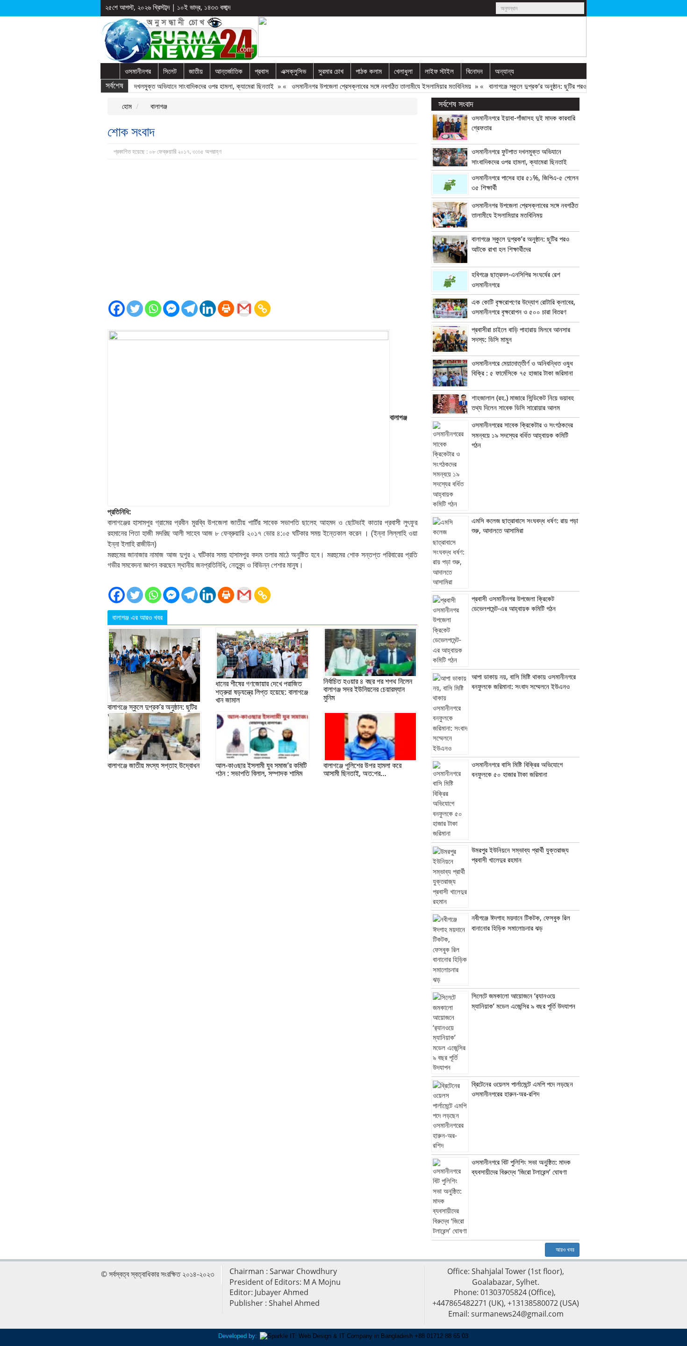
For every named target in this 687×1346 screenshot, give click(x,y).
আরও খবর (564, 1249)
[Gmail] (244, 308)
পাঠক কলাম (369, 71)
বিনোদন (474, 71)
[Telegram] (189, 308)
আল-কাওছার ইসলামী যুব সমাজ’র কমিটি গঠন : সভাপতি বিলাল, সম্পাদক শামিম (261, 769)
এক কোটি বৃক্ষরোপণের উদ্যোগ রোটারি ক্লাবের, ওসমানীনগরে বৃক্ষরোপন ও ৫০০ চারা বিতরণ (523, 306)
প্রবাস (262, 71)
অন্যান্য (504, 71)
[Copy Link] (262, 308)
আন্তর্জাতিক (229, 71)
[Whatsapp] (153, 308)
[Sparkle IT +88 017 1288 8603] (364, 1335)
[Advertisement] (262, 229)
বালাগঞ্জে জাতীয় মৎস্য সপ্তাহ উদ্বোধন (153, 765)
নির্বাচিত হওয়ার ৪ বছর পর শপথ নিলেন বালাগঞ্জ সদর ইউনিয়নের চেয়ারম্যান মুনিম (367, 689)
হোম (126, 106)
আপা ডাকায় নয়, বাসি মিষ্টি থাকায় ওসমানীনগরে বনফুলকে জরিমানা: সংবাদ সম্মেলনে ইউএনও (524, 681)
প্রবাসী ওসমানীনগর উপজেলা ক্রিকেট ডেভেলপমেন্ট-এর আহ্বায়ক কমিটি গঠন (514, 603)
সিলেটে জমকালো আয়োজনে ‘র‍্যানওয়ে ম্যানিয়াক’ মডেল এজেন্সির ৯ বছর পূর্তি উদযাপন (523, 1000)
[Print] (226, 308)
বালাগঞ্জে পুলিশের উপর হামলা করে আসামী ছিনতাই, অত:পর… (362, 769)
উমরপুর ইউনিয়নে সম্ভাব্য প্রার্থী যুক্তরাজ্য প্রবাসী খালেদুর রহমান (520, 854)
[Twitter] (135, 308)
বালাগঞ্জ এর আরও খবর (137, 617)
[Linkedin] (208, 308)
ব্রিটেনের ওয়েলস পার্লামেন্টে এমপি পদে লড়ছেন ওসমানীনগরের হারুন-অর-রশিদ (522, 1088)
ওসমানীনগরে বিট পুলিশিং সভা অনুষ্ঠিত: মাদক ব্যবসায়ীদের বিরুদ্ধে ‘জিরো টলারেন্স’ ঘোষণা (521, 1166)
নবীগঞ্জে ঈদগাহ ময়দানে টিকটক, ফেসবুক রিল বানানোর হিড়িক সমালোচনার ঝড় (521, 922)
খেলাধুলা (403, 71)
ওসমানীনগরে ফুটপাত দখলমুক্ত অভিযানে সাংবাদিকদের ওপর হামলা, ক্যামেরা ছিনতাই (161, 86)
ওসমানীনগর (138, 71)
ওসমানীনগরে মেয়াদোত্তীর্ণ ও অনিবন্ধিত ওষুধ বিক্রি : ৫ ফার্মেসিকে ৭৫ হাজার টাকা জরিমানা (522, 367)
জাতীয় (196, 71)
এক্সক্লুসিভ (293, 71)
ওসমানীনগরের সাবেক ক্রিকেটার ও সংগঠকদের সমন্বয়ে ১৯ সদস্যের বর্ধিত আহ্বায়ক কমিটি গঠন (522, 434)
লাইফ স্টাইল (439, 71)
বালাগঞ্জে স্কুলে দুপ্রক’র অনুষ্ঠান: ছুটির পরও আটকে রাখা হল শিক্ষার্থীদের (549, 86)
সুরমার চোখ (331, 71)
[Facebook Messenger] (171, 308)
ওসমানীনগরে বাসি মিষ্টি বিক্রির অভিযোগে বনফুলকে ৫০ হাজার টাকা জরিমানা (517, 769)
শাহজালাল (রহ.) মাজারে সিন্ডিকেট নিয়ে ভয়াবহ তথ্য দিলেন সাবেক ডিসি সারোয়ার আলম (523, 402)
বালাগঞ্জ (158, 106)
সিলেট (170, 71)
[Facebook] (116, 308)
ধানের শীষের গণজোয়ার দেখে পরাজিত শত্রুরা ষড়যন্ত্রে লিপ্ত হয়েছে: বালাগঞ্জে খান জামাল (261, 691)
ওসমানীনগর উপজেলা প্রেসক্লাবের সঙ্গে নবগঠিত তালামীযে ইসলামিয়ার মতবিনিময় (362, 86)
